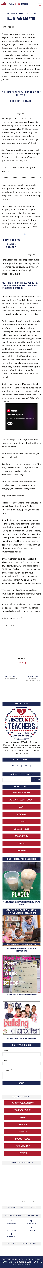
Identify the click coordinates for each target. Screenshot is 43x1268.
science (22, 821)
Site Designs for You (27, 1263)
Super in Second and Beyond (21, 14)
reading (21, 814)
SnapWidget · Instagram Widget (29, 1201)
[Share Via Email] (25, 663)
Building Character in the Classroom (21, 1038)
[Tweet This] (20, 663)
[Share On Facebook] (17, 663)
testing (22, 843)
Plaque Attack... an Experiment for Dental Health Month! (21, 903)
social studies (21, 828)
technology (21, 836)
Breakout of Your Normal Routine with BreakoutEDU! (21, 949)
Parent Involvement (23, 1103)
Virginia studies (21, 792)
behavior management (22, 799)
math (21, 807)
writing (21, 850)
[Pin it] (22, 663)
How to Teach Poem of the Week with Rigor (22, 995)
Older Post (33, 678)
